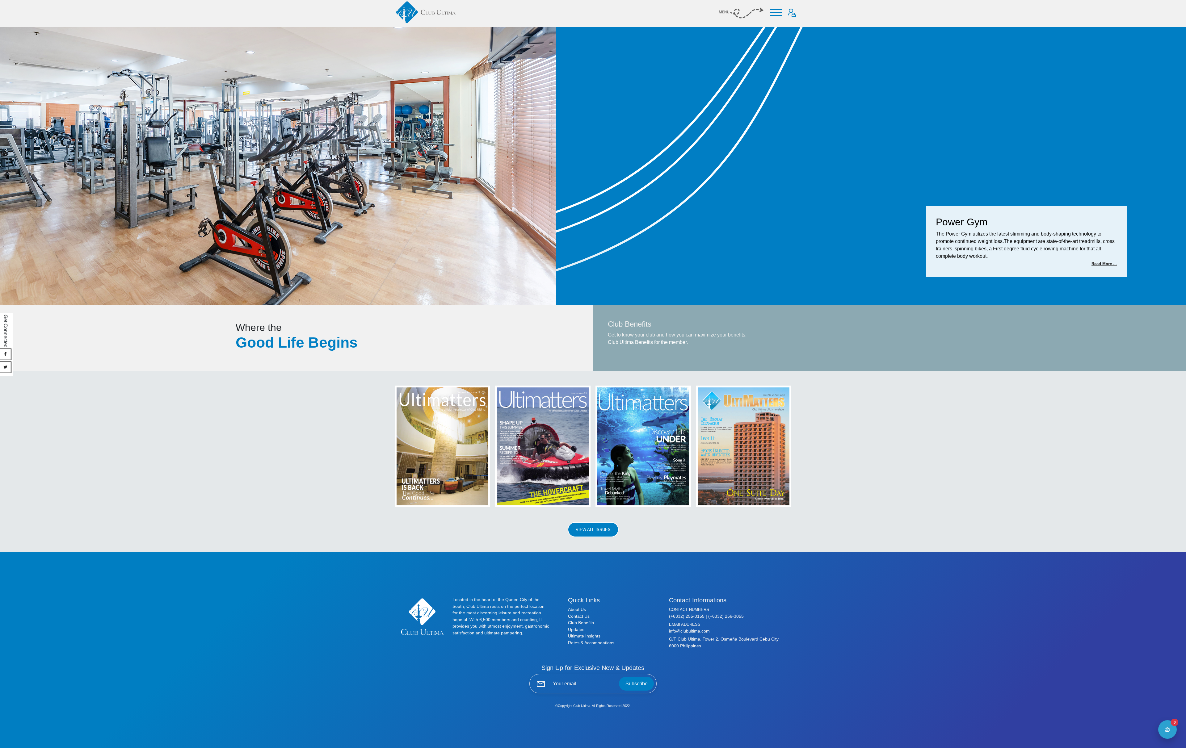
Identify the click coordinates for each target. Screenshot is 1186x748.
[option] (593, 166)
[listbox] (593, 166)
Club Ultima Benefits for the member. (648, 342)
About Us (577, 609)
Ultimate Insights (584, 635)
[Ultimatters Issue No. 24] (442, 446)
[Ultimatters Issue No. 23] (543, 446)
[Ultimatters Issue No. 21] (743, 446)
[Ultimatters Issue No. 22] (643, 446)
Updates (576, 629)
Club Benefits (581, 622)
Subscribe (636, 683)
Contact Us (579, 616)
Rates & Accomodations (591, 642)
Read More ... (1104, 263)
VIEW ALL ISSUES (593, 529)
